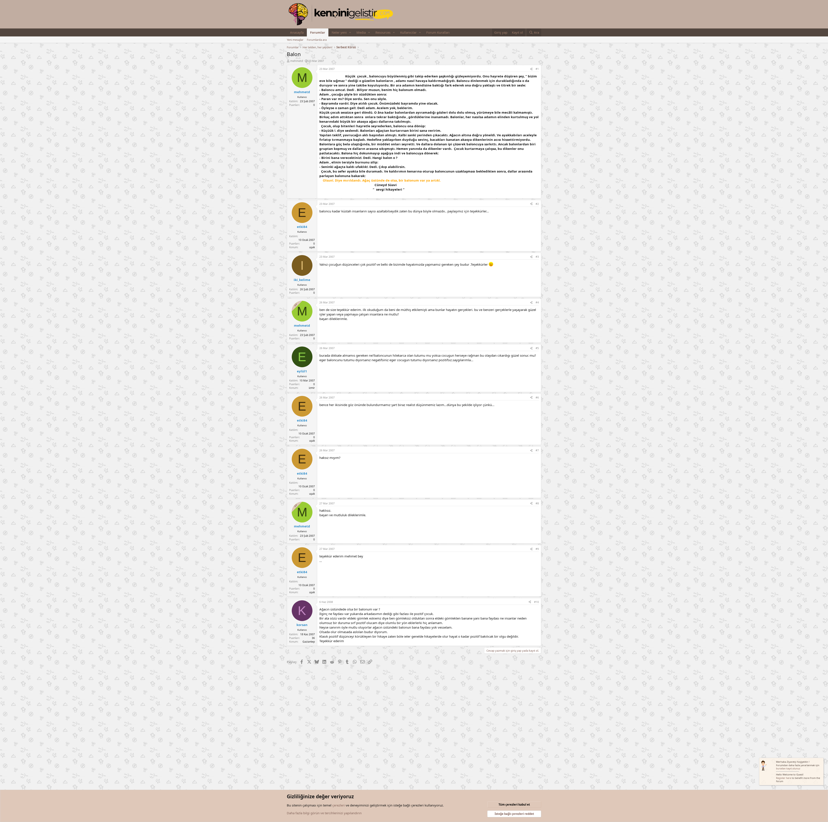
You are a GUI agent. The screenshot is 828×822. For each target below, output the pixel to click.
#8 (537, 503)
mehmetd (296, 61)
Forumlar (317, 32)
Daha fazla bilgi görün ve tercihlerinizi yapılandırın (324, 813)
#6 (537, 397)
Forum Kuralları (438, 32)
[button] (350, 32)
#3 (537, 257)
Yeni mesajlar (295, 40)
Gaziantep (309, 641)
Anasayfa (297, 32)
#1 (537, 69)
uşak (312, 247)
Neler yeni (339, 32)
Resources (382, 32)
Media (361, 32)
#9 (537, 549)
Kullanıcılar (408, 32)
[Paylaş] (531, 69)
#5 (537, 348)
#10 (536, 602)
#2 (537, 204)
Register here (783, 778)
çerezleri (338, 805)
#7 (537, 450)
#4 (537, 302)
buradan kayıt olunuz (788, 768)
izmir (312, 388)
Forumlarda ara (317, 40)
